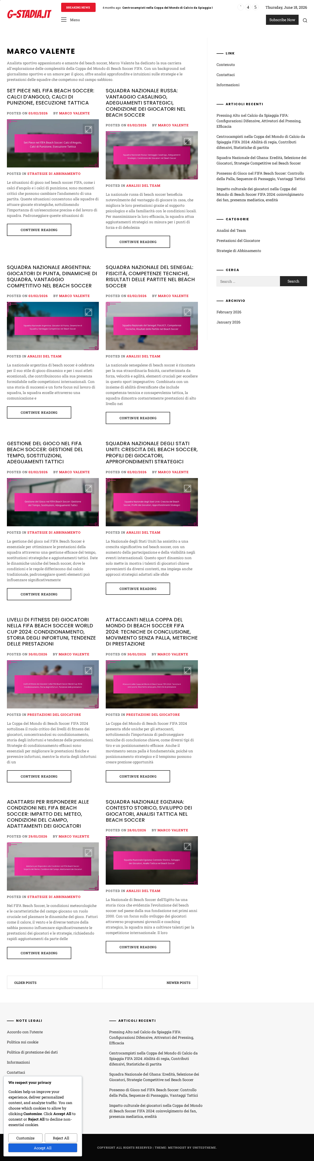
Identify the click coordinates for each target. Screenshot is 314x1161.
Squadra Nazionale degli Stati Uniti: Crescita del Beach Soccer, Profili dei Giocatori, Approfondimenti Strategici (152, 452)
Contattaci (226, 74)
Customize (25, 1138)
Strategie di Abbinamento (54, 173)
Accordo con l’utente (25, 1031)
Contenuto (226, 64)
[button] (70, 20)
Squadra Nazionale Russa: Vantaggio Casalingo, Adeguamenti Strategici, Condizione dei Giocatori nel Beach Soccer (146, 103)
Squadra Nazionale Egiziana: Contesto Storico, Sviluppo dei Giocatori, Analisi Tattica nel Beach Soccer (149, 811)
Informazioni (228, 84)
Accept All (42, 1147)
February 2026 (229, 311)
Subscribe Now (282, 19)
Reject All (61, 1138)
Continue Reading (39, 230)
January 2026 (228, 322)
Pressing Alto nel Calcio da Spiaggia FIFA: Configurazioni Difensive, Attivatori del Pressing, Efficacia (259, 121)
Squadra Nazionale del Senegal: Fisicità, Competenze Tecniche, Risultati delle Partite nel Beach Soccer (150, 276)
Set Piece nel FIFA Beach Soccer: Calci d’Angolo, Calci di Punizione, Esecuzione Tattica (50, 96)
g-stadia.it (28, 14)
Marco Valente (74, 113)
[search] (305, 20)
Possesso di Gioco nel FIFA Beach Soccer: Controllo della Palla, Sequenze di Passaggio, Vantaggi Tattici (261, 176)
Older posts (25, 982)
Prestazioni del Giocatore (54, 714)
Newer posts (179, 982)
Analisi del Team (143, 185)
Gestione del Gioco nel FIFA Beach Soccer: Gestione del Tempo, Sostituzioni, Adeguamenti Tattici (45, 452)
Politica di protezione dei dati (32, 1052)
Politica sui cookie (22, 1041)
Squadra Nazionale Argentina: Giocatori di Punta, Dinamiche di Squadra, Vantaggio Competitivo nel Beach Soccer (52, 276)
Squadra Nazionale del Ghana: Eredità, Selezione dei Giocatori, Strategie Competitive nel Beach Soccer (261, 160)
